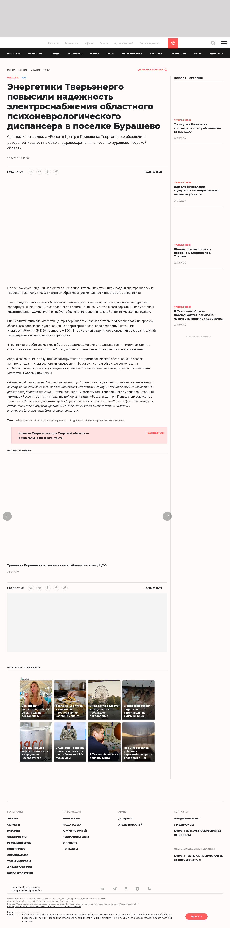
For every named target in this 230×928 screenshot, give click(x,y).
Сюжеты (13, 824)
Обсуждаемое (17, 855)
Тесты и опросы (19, 861)
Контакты (70, 848)
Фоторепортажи (19, 867)
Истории (13, 830)
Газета (104, 43)
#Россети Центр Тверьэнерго (50, 420)
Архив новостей (123, 43)
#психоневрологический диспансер (105, 420)
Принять (196, 916)
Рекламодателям (149, 43)
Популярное (16, 848)
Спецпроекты (17, 836)
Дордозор (125, 818)
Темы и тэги (72, 43)
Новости (53, 43)
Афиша (89, 43)
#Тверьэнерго (24, 420)
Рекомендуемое (19, 842)
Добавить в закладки (150, 69)
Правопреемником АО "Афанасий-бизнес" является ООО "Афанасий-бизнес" (44, 906)
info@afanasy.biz (187, 818)
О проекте (70, 842)
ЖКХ (24, 77)
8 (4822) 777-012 (173, 43)
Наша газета (72, 824)
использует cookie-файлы (80, 914)
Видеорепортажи (20, 873)
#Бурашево (76, 420)
